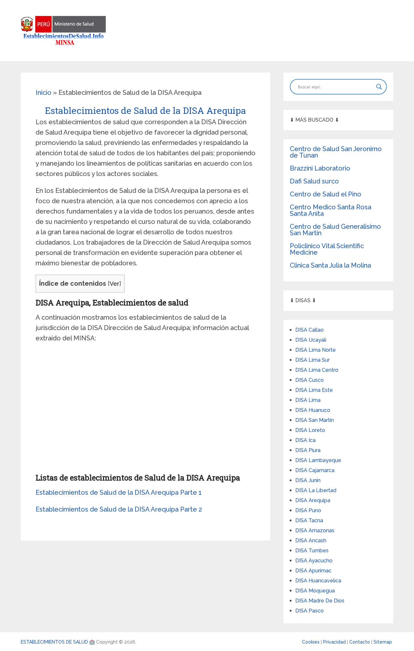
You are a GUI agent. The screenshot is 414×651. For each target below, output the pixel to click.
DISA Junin (308, 480)
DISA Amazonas (314, 530)
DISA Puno (308, 510)
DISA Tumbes (312, 550)
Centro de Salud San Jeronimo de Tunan (336, 152)
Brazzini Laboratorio (320, 168)
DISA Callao (309, 330)
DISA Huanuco (312, 410)
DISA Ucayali (310, 340)
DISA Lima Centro (316, 370)
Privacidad (335, 642)
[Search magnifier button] (379, 86)
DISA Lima (308, 400)
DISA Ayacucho (313, 560)
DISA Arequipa (312, 500)
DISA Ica (305, 440)
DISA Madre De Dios (319, 601)
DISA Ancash (310, 540)
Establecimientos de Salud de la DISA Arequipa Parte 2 (119, 509)
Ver (114, 283)
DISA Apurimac (313, 571)
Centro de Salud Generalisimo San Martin (335, 230)
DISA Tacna (309, 520)
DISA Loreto (310, 430)
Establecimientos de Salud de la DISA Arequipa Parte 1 (119, 492)
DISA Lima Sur (312, 360)
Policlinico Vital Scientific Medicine (327, 249)
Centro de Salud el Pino (325, 194)
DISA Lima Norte (315, 350)
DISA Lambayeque (318, 460)
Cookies (311, 642)
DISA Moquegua (315, 591)
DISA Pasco (309, 611)
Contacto (360, 642)
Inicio (43, 92)
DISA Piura (308, 450)
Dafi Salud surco (314, 181)
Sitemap (383, 642)
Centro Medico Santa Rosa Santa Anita (330, 210)
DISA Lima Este (314, 390)
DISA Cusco (309, 380)
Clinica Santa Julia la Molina (330, 265)
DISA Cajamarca (314, 470)
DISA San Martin (314, 420)
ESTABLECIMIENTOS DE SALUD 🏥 (58, 642)
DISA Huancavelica (318, 581)
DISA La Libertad (315, 490)
